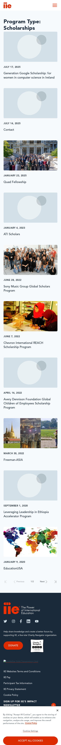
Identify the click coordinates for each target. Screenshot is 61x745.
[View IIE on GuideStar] (21, 661)
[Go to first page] (6, 581)
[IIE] (22, 608)
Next (42, 582)
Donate (13, 646)
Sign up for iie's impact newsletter (20, 704)
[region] (30, 725)
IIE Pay (7, 677)
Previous (20, 582)
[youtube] (36, 621)
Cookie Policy (11, 695)
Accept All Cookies (30, 741)
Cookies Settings (30, 731)
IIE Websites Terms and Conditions (22, 671)
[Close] (57, 710)
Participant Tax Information (18, 683)
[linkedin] (28, 621)
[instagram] (13, 621)
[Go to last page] (55, 581)
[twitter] (5, 621)
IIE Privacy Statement (15, 689)
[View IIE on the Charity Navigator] (37, 646)
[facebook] (21, 621)
